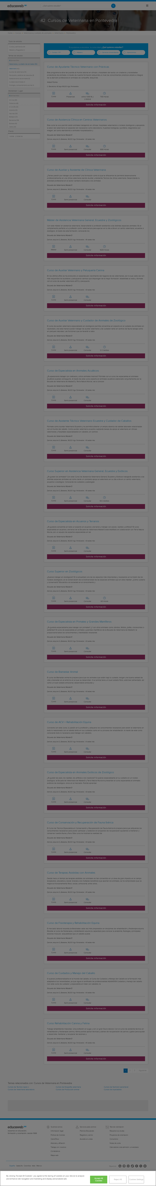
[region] (78, 1178)
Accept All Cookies (98, 1179)
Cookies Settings (136, 1179)
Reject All (118, 1179)
